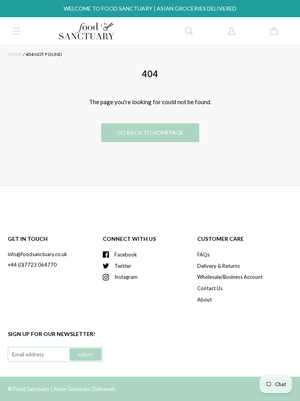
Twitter (122, 266)
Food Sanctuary (32, 389)
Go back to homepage (150, 132)
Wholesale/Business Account (229, 277)
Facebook (125, 254)
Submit (85, 354)
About (204, 299)
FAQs (203, 254)
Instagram (126, 277)
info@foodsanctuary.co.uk (37, 254)
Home (15, 54)
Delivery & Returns (218, 266)
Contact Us (210, 288)
